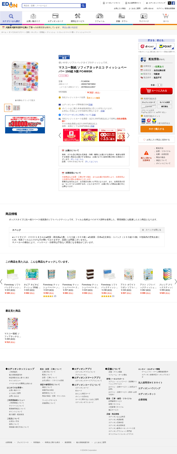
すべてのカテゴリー (16, 32)
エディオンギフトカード (84, 402)
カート (166, 17)
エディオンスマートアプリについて (88, 381)
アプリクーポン (81, 375)
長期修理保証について (17, 409)
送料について (14, 424)
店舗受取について (48, 403)
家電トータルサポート (115, 379)
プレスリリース (23, 442)
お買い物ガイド (33, 21)
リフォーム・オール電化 (118, 375)
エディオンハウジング (157, 3)
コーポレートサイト (113, 3)
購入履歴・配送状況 (16, 414)
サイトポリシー (15, 381)
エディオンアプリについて (85, 372)
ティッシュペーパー (83, 32)
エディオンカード (55, 21)
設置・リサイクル (163, 151)
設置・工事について (49, 378)
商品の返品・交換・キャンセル (53, 396)
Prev (61, 135)
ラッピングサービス (49, 400)
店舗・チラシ (122, 21)
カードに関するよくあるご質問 (87, 399)
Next (127, 135)
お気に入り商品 (120, 8)
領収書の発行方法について (19, 427)
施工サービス (114, 410)
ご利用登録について (16, 403)
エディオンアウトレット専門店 (120, 431)
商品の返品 (160, 157)
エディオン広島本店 (116, 422)
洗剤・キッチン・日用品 (35, 32)
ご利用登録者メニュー (16, 400)
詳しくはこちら (77, 159)
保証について (161, 160)
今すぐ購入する (156, 129)
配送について (47, 375)
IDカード (78, 391)
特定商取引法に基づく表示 (19, 378)
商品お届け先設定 (70, 27)
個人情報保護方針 (15, 375)
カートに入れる (159, 90)
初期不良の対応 (48, 390)
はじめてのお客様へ (15, 388)
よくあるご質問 (134, 8)
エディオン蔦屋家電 (116, 420)
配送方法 (159, 148)
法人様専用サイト (134, 3)
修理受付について (48, 393)
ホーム (3, 32)
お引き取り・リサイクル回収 (53, 380)
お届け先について (48, 372)
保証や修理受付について (50, 384)
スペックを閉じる (153, 230)
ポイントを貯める (82, 396)
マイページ (144, 21)
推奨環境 (68, 442)
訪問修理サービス (115, 401)
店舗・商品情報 (112, 414)
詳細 (91, 105)
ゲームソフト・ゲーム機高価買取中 (155, 372)
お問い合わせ (148, 8)
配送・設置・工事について (51, 369)
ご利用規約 (13, 372)
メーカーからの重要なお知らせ (20, 383)
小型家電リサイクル (116, 407)
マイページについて (16, 406)
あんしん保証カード (82, 394)
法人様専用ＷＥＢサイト (150, 382)
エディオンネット (147, 394)
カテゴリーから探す (11, 21)
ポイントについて (163, 163)
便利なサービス (77, 21)
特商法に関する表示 (52, 442)
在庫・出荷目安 (162, 154)
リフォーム (100, 21)
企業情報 (142, 399)
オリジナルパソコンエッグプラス (121, 434)
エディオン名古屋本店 (117, 425)
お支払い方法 (14, 421)
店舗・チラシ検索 (115, 372)
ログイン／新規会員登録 (166, 8)
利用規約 (36, 442)
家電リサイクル (114, 404)
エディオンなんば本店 (117, 417)
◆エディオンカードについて (86, 385)
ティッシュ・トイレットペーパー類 (60, 32)
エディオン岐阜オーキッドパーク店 (122, 428)
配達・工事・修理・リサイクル (119, 398)
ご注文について (13, 419)
